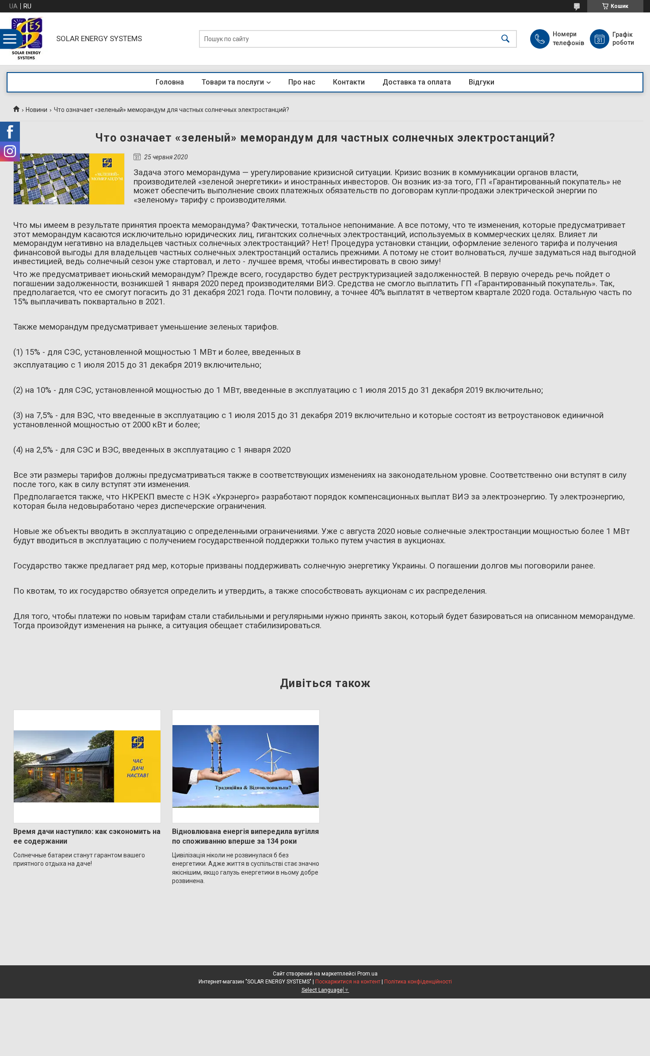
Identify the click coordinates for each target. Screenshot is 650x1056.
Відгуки (481, 82)
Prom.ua (367, 974)
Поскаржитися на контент (347, 982)
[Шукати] (505, 39)
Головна (170, 82)
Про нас (301, 82)
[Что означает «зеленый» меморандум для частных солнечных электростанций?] (69, 179)
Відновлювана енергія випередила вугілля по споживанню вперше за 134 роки (245, 836)
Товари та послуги (233, 82)
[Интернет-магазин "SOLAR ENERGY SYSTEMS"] (29, 39)
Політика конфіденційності (418, 982)
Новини (36, 109)
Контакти (349, 82)
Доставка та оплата (416, 82)
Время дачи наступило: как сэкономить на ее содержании (87, 836)
